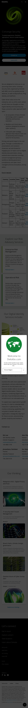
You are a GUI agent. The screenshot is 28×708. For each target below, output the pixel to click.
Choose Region (8, 370)
